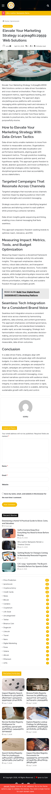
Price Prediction (9, 580)
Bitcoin (6, 600)
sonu (7, 46)
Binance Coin (8, 624)
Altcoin (6, 655)
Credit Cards (8, 592)
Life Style (7, 612)
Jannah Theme (9, 786)
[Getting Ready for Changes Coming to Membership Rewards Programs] (9, 556)
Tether (6, 620)
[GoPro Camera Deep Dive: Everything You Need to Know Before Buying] (9, 533)
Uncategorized (9, 616)
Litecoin (6, 631)
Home (6, 21)
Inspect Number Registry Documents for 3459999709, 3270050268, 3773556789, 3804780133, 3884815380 (37, 757)
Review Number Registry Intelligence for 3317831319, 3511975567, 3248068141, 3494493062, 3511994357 (13, 726)
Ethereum (7, 659)
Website (5, 485)
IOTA (5, 663)
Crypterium (7, 608)
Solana (6, 651)
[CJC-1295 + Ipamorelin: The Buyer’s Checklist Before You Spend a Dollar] (9, 567)
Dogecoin (7, 627)
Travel (5, 635)
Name (5, 466)
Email (5, 475)
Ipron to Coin (43, 777)
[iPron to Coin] (10, 5)
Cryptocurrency (9, 588)
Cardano (6, 604)
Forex (5, 647)
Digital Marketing (10, 643)
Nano (5, 639)
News (5, 596)
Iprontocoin (15, 21)
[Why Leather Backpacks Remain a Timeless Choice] (9, 545)
